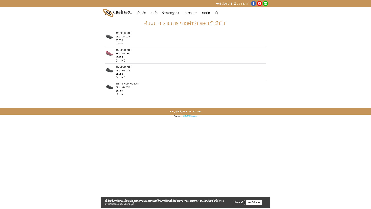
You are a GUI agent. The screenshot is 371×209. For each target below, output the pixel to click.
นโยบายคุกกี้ (129, 204)
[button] (217, 13)
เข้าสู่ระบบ (224, 4)
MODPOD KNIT (124, 33)
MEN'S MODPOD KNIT (127, 83)
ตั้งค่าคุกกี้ (239, 202)
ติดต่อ (206, 13)
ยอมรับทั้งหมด (254, 202)
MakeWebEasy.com (190, 116)
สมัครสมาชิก (242, 4)
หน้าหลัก (141, 13)
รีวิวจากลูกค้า (170, 13)
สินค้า (154, 13)
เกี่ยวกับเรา (190, 13)
